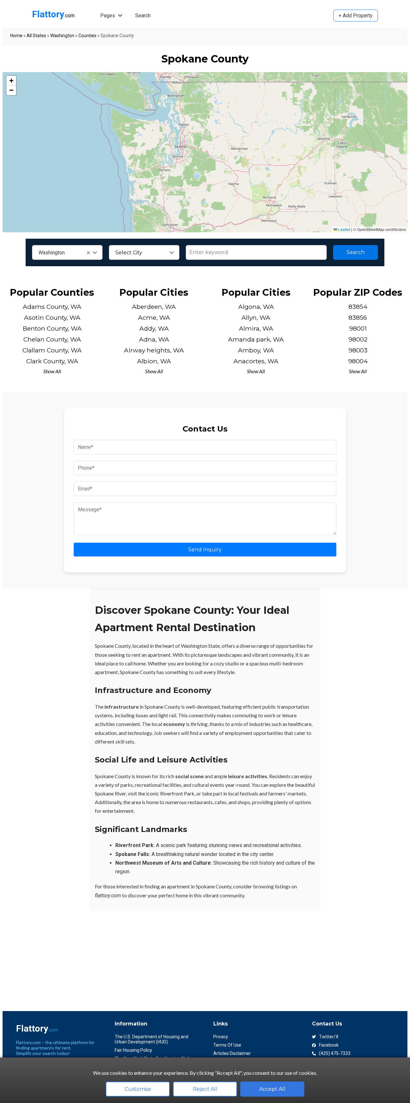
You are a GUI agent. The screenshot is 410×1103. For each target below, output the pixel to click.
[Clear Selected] (88, 252)
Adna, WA (154, 339)
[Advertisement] (195, 956)
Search (143, 15)
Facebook (329, 1045)
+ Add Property (356, 15)
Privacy (220, 1036)
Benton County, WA (52, 328)
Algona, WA (256, 306)
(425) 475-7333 (334, 1053)
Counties (87, 35)
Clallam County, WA (52, 350)
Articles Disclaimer (232, 1053)
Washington (62, 35)
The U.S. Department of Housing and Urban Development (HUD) (151, 1039)
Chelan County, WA (52, 339)
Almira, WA (256, 328)
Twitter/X (329, 1036)
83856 (357, 317)
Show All (52, 371)
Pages (108, 15)
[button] (11, 81)
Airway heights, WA (154, 350)
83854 (357, 306)
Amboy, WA (256, 350)
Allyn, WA (256, 317)
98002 (357, 339)
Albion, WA (154, 361)
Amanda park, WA (256, 339)
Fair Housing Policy (133, 1050)
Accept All (272, 1089)
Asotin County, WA (52, 317)
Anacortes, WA (256, 361)
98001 (358, 328)
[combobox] (67, 252)
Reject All (205, 1089)
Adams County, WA (52, 306)
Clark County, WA (52, 361)
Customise (138, 1089)
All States (36, 35)
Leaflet (343, 229)
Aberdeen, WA (154, 306)
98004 (358, 361)
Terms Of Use (227, 1045)
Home (16, 35)
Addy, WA (154, 328)
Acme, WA (154, 317)
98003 (357, 350)
